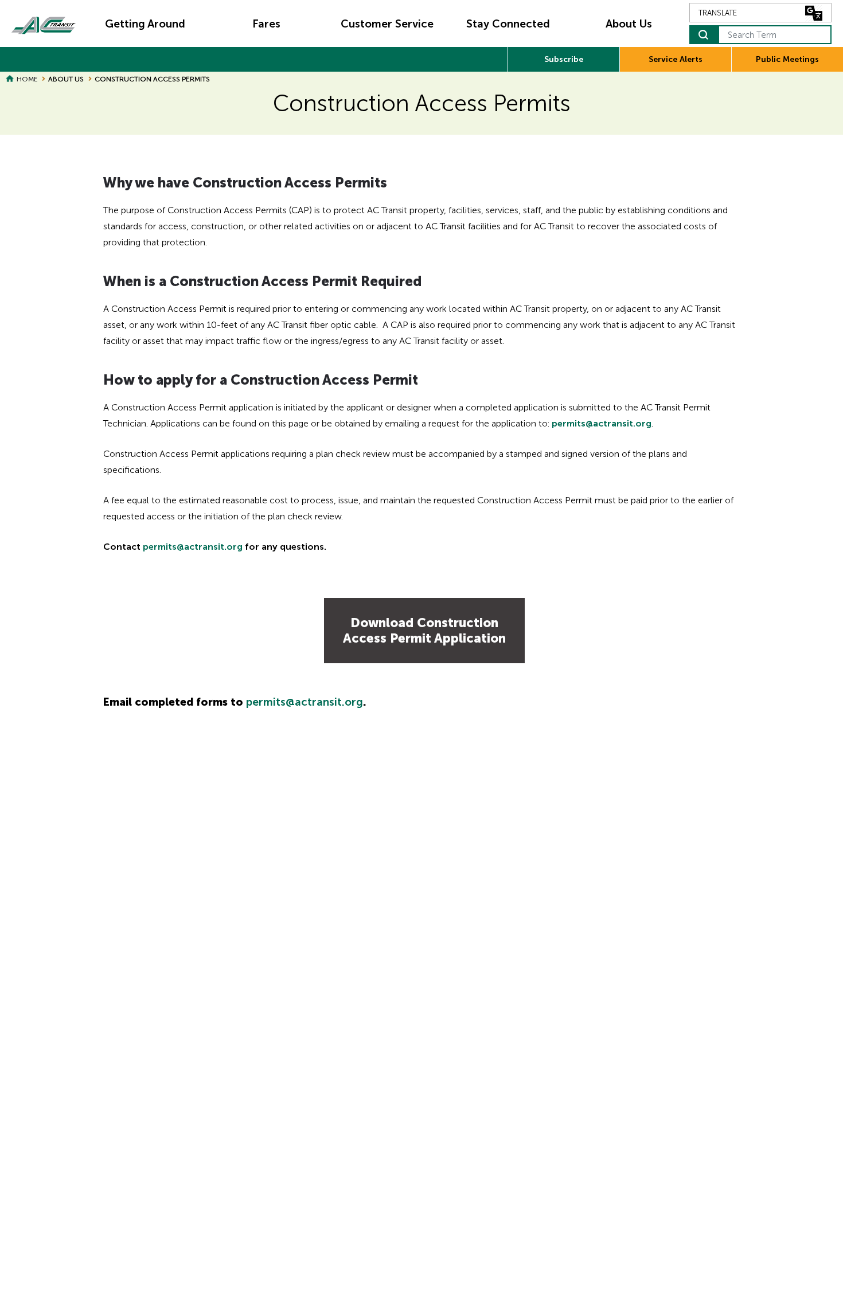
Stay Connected (508, 23)
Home (27, 79)
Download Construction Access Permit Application (424, 630)
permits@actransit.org (601, 423)
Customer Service (387, 23)
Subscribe (563, 59)
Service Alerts (675, 59)
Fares (266, 23)
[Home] (43, 23)
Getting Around (145, 23)
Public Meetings (787, 59)
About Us (629, 23)
